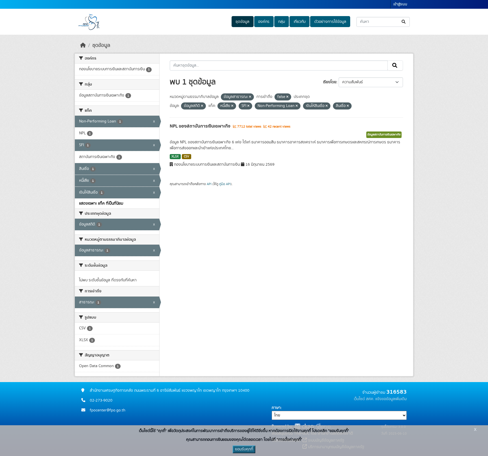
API (209, 184)
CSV (186, 156)
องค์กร (263, 22)
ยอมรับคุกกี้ (244, 449)
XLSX (175, 156)
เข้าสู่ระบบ (400, 4)
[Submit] (404, 22)
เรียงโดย (329, 82)
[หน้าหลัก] (83, 45)
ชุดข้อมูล (242, 22)
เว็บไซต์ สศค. (364, 399)
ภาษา (276, 408)
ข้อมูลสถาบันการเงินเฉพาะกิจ (383, 135)
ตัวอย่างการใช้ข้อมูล (330, 22)
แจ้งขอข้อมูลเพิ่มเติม (391, 399)
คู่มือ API (225, 184)
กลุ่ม (281, 22)
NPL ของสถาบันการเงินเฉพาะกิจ (201, 126)
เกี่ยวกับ (300, 22)
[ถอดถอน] (250, 97)
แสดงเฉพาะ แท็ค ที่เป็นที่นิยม (101, 203)
